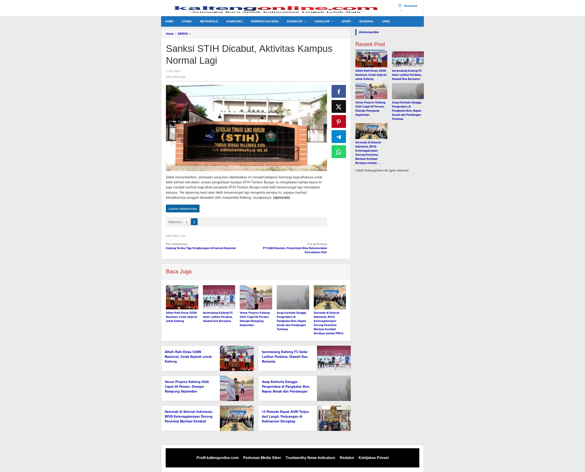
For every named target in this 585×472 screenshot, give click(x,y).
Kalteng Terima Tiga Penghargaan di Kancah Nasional (201, 246)
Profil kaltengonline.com (218, 458)
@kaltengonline (369, 32)
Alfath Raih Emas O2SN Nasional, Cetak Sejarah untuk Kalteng (181, 317)
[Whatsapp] (339, 151)
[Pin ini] (339, 121)
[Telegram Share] (339, 136)
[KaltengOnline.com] (278, 8)
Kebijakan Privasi (374, 458)
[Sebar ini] (339, 91)
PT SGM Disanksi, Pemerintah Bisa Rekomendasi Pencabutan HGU (295, 248)
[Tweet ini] (339, 106)
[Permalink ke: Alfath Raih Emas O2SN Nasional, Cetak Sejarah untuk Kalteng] (182, 297)
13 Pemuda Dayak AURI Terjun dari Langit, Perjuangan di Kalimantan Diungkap (285, 416)
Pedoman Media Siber (262, 458)
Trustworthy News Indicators (310, 458)
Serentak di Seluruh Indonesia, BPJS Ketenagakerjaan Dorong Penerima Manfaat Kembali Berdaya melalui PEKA (328, 323)
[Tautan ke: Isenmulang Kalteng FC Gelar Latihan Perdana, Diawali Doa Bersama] (408, 59)
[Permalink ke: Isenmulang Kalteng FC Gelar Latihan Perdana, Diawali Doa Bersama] (219, 297)
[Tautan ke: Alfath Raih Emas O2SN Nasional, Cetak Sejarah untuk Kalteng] (371, 59)
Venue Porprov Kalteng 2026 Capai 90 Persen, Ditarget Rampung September (255, 319)
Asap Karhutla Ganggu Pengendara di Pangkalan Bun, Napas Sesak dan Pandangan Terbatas (291, 321)
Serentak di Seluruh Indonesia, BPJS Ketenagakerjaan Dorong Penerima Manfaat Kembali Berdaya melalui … (368, 152)
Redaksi (347, 458)
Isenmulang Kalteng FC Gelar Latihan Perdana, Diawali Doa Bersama (218, 317)
